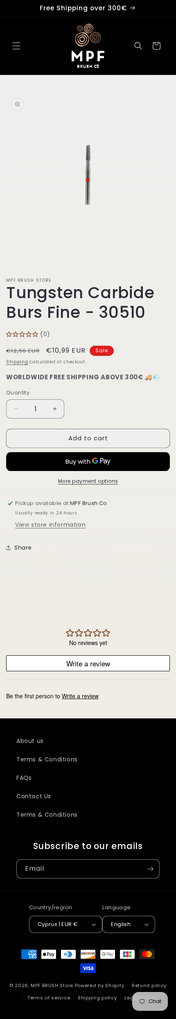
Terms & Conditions (47, 759)
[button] (16, 46)
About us (30, 741)
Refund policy (149, 985)
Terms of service (48, 997)
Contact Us (33, 796)
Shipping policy (97, 997)
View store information (50, 525)
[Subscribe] (150, 869)
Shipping (17, 362)
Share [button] (23, 547)
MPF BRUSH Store (52, 985)
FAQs (24, 778)
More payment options (88, 481)
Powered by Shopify (99, 985)
